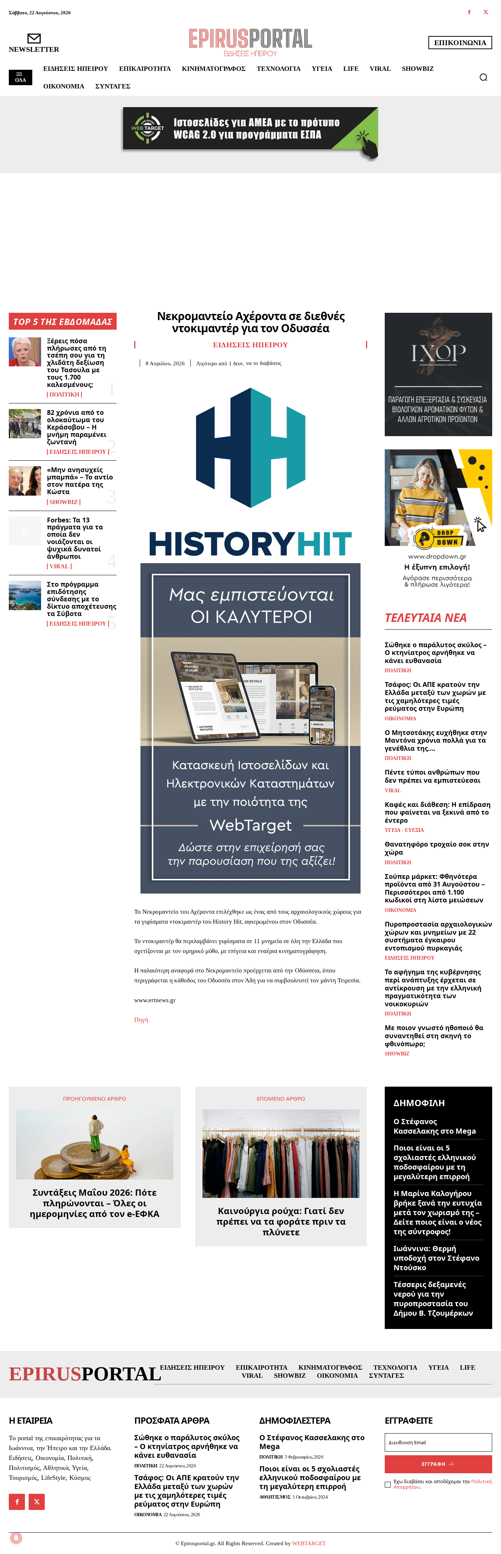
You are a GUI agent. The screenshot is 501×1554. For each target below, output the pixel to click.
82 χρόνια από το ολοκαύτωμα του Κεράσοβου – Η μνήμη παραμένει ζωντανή (76, 427)
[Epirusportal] (250, 42)
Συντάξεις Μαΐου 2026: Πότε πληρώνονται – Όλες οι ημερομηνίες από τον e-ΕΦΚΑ (95, 1203)
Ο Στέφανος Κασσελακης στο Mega (435, 1126)
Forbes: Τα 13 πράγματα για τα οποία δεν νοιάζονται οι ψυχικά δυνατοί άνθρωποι (75, 538)
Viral (59, 566)
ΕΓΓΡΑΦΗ (434, 1464)
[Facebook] (469, 12)
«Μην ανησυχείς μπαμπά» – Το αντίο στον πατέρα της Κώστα (80, 480)
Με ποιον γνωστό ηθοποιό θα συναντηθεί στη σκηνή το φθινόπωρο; (434, 1035)
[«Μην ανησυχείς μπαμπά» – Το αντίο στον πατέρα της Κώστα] (25, 480)
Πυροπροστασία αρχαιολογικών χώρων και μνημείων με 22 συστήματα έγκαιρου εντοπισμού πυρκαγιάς (438, 936)
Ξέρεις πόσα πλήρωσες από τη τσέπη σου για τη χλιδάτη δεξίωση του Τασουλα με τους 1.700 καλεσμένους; (76, 362)
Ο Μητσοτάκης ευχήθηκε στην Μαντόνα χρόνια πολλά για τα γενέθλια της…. (436, 740)
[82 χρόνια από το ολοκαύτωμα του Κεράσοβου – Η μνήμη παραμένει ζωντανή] (25, 423)
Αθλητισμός (274, 1497)
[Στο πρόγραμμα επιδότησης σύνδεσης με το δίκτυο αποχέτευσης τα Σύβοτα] (25, 595)
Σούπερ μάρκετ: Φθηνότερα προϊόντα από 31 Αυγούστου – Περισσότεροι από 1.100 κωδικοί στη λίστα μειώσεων (435, 888)
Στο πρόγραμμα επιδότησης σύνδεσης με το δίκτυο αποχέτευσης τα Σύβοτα (81, 598)
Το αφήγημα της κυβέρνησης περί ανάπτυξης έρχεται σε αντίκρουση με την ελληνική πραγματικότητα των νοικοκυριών (433, 987)
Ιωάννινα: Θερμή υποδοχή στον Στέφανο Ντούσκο (436, 1257)
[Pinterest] (175, 377)
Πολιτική (64, 395)
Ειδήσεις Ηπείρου (78, 452)
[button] (483, 77)
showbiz (64, 502)
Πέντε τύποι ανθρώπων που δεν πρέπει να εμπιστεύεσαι (432, 776)
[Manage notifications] (16, 1538)
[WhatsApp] (192, 377)
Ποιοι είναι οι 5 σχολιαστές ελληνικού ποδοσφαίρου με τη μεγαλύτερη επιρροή (435, 1162)
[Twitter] (485, 12)
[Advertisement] (250, 228)
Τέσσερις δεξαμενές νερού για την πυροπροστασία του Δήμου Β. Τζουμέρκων (433, 1298)
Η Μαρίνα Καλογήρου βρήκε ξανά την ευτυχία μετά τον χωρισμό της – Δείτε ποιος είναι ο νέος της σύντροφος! (438, 1212)
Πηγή (141, 1019)
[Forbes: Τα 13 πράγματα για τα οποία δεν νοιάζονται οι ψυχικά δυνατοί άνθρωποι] (25, 531)
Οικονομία (400, 718)
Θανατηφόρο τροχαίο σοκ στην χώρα (437, 848)
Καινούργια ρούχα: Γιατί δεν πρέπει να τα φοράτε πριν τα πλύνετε (281, 1221)
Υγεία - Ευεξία (404, 830)
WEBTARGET (309, 1543)
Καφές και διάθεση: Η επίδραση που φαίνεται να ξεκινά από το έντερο (438, 812)
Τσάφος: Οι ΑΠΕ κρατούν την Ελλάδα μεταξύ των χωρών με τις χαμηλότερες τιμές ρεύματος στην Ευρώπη (435, 696)
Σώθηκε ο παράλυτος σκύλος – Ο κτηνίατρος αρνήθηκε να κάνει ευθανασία (436, 652)
